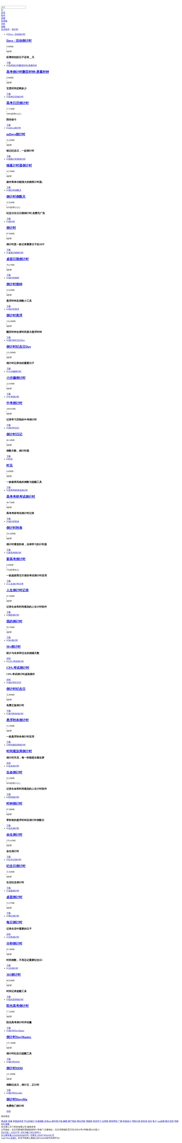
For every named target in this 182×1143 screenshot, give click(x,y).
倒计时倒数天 (16, 196)
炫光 (150, 1121)
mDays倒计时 (15, 134)
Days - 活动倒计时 (19, 40)
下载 (8, 63)
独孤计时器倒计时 (19, 165)
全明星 (105, 1121)
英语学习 (97, 1121)
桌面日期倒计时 (17, 259)
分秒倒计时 (14, 943)
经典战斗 (127, 1121)
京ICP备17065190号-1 (31, 1132)
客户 (155, 1121)
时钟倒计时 (14, 803)
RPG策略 (5, 1124)
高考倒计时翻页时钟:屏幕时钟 (27, 72)
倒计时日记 (14, 434)
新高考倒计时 (16, 559)
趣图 (65, 1121)
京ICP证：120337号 (10, 1132)
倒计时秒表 (14, 527)
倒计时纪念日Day (18, 346)
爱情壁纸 (113, 1121)
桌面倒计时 (14, 897)
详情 (8, 658)
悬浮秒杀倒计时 (17, 720)
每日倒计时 (14, 922)
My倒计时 (13, 646)
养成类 (4, 1121)
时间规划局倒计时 (19, 751)
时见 (9, 465)
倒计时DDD (14, 1068)
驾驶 (176, 1121)
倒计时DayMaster (18, 1037)
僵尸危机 (72, 1121)
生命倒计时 (14, 772)
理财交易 (136, 1121)
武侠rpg (47, 1121)
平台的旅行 (29, 1121)
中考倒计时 (14, 403)
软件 (3, 15)
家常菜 (144, 1121)
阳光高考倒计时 (17, 1005)
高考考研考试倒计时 (20, 496)
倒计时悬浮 (14, 315)
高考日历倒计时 (17, 103)
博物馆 (89, 1121)
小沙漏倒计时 (16, 377)
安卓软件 (5, 29)
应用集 (4, 21)
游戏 (3, 18)
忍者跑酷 (39, 1121)
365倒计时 (13, 974)
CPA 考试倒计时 (17, 667)
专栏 (3, 24)
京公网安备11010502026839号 (15, 1135)
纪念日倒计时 (16, 866)
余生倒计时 (14, 834)
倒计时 (15, 29)
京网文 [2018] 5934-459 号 (42, 1135)
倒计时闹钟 (14, 284)
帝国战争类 (18, 1121)
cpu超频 (161, 1121)
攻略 (3, 26)
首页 (3, 12)
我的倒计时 (14, 621)
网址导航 (81, 1121)
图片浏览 (169, 1121)
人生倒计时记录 (17, 590)
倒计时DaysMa (16, 1099)
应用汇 (13, 1138)
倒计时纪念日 (16, 689)
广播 (120, 1121)
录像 (10, 1121)
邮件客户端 (57, 1121)
